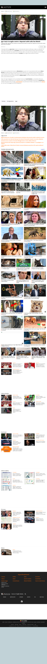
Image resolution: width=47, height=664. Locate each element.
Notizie (7, 594)
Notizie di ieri (4, 582)
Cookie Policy (24, 624)
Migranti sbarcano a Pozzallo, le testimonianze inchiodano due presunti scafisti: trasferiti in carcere (22, 137)
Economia (37, 576)
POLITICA (5, 13)
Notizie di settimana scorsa (5, 586)
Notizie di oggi (4, 580)
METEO (14, 549)
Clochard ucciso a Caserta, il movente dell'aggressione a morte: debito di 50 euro (18, 140)
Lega (16, 101)
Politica (14, 576)
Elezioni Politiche (27, 580)
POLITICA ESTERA (15, 433)
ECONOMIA (38, 395)
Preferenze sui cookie (30, 624)
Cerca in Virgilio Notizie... (17, 594)
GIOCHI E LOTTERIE (16, 446)
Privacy (20, 624)
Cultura (3, 578)
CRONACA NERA (15, 395)
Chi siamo (12, 624)
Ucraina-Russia (16, 580)
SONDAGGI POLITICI (16, 369)
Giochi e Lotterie (27, 578)
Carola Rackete (19, 81)
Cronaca (3, 576)
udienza (43, 81)
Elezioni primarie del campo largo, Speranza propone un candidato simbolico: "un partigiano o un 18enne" (22, 143)
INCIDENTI (37, 433)
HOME (2, 13)
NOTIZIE (7, 7)
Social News (38, 578)
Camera (3, 101)
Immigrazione (10, 101)
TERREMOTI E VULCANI (16, 517)
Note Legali (16, 624)
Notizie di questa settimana (4, 584)
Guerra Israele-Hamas (40, 580)
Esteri (25, 576)
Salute (14, 578)
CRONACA (14, 440)
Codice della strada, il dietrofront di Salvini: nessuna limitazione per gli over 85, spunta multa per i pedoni (22, 146)
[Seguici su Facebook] (22, 602)
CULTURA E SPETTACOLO (40, 440)
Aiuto (35, 624)
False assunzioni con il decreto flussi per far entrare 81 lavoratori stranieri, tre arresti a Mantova (22, 139)
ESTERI (14, 478)
